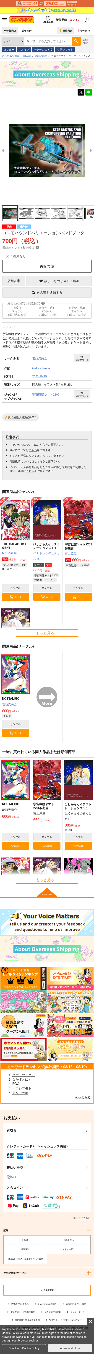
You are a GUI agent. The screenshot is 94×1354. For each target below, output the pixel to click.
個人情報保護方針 (52, 1312)
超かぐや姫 (20, 1092)
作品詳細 (15, 845)
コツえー (8, 49)
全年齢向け (10, 30)
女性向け (85, 30)
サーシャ (50, 580)
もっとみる (83, 1097)
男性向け (68, 30)
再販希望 (47, 266)
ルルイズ (23, 49)
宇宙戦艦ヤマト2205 (14, 565)
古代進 (38, 580)
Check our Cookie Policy (24, 1348)
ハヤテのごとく (43, 49)
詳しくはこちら (82, 1218)
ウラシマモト (65, 49)
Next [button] (91, 150)
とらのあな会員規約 (47, 1304)
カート (18, 597)
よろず (7, 716)
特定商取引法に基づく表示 (27, 1319)
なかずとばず (21, 1079)
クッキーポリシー (78, 1312)
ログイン (75, 20)
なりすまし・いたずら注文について (65, 1319)
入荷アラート (82, 360)
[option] (47, 150)
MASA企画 (9, 553)
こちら (41, 444)
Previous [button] (2, 150)
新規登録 (61, 20)
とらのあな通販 (10, 56)
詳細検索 (85, 41)
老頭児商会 (9, 704)
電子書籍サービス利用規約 (22, 1312)
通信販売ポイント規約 (76, 1304)
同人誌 (27, 56)
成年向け (27, 30)
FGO (15, 1083)
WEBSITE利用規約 (20, 1304)
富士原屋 (71, 553)
